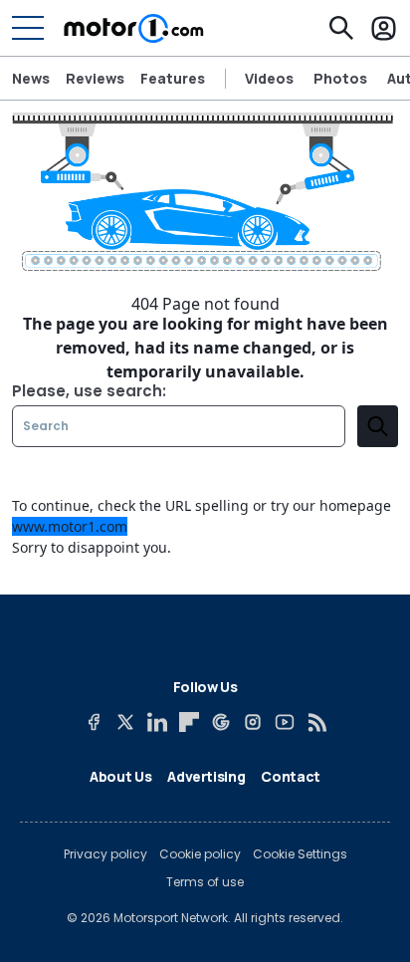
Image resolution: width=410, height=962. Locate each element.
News (31, 78)
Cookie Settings (300, 854)
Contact (290, 776)
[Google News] (221, 722)
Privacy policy (105, 854)
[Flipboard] (189, 722)
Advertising (206, 776)
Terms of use (205, 882)
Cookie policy (200, 854)
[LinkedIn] (157, 722)
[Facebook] (93, 722)
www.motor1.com (69, 526)
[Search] (341, 28)
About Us (120, 776)
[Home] (134, 28)
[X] (125, 722)
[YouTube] (285, 722)
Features (172, 78)
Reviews (95, 78)
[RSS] (316, 722)
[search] (377, 426)
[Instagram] (253, 722)
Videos (269, 79)
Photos (340, 79)
